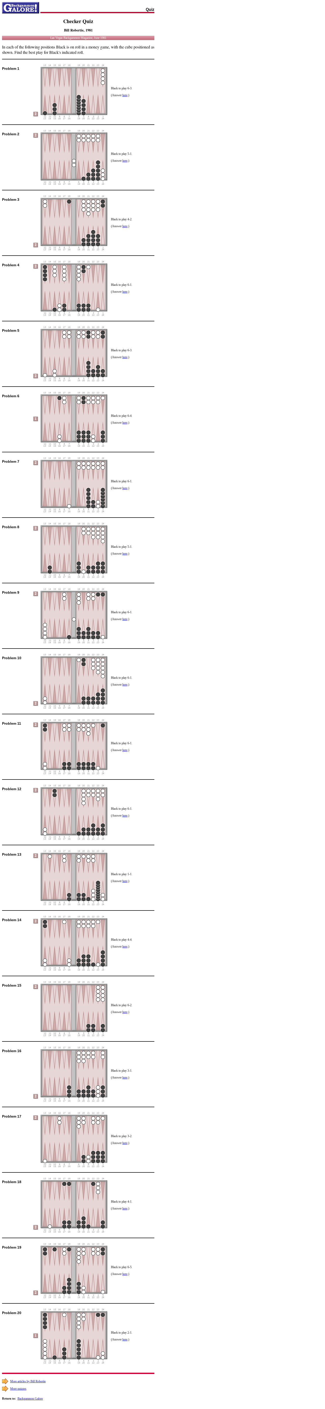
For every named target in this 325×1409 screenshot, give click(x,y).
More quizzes (18, 1388)
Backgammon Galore (30, 1398)
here (124, 95)
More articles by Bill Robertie (28, 1381)
